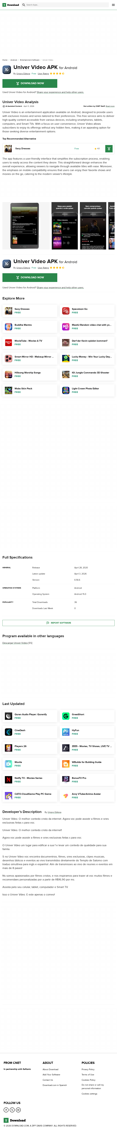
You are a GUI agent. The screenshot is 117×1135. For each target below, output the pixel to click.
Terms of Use (88, 1074)
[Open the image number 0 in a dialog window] (26, 226)
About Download (50, 1069)
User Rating (43, 73)
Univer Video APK (45, 67)
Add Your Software (51, 1074)
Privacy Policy (88, 1069)
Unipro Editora (54, 812)
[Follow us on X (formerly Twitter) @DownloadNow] (12, 1109)
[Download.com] (10, 5)
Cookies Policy (88, 1080)
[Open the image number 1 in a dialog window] (64, 226)
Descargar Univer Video (15, 643)
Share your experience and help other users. (60, 92)
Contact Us (48, 1080)
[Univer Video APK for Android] (6, 69)
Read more (110, 106)
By (21, 73)
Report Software (61, 623)
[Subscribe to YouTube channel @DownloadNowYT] (18, 1109)
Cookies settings (89, 1093)
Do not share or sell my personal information (93, 1087)
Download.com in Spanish (55, 1085)
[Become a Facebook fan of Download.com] (6, 1109)
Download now (32, 83)
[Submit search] (23, 4)
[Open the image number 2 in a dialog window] (93, 226)
